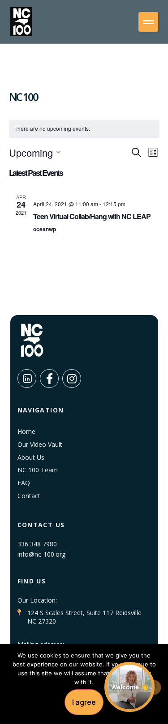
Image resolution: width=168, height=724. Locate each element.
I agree (84, 702)
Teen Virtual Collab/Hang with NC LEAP (92, 216)
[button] (148, 22)
